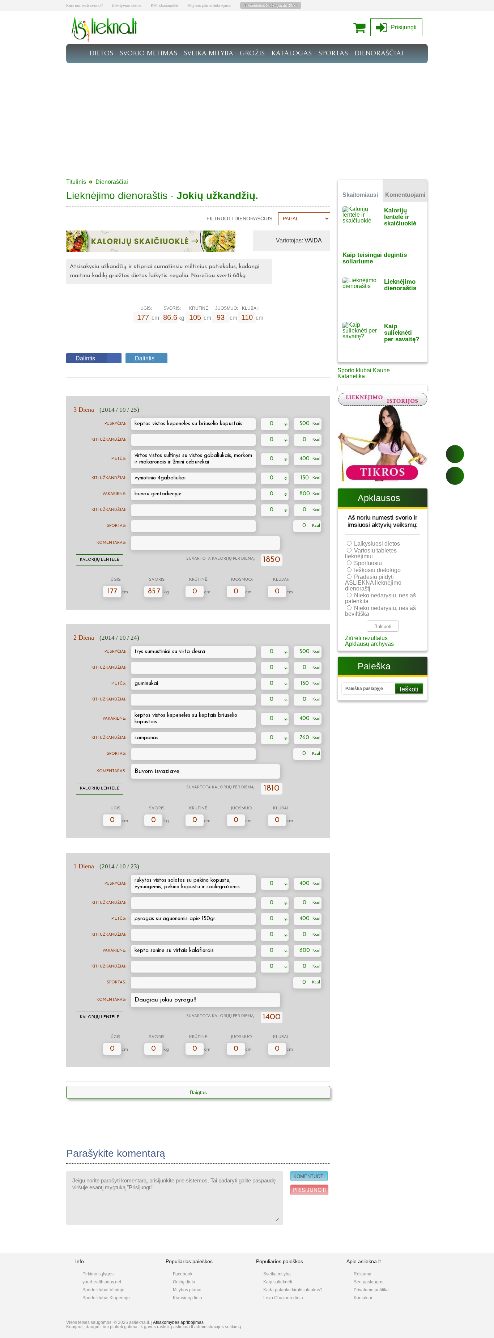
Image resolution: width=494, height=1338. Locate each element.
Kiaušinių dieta (187, 1297)
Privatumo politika (371, 1289)
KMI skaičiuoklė (164, 5)
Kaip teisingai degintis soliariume (374, 258)
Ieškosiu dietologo (377, 570)
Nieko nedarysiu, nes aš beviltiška (380, 611)
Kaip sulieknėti (277, 1281)
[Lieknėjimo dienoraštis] (363, 295)
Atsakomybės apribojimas (178, 1322)
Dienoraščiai (111, 182)
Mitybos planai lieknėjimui (209, 5)
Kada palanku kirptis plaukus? (293, 1289)
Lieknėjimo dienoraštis (400, 285)
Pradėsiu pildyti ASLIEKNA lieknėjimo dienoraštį (373, 583)
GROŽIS (252, 53)
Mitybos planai (187, 1289)
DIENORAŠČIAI (378, 53)
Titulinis (76, 182)
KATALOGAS (291, 53)
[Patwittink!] (455, 476)
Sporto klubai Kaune (363, 370)
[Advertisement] (247, 117)
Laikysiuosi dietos (377, 544)
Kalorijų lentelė (99, 560)
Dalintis (85, 358)
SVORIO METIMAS (148, 53)
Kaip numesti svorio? (84, 5)
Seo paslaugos (368, 1281)
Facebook (182, 1273)
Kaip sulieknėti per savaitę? (401, 333)
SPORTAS (333, 53)
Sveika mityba (277, 1273)
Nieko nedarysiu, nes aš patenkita (380, 598)
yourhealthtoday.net (101, 1281)
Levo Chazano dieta (283, 1297)
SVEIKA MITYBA (208, 53)
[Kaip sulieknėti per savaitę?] (363, 339)
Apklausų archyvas (369, 644)
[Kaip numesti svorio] (104, 40)
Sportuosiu (368, 563)
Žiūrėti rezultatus (366, 638)
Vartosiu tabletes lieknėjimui (371, 553)
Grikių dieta (184, 1281)
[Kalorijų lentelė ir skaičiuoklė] (363, 223)
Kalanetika (351, 376)
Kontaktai (363, 1297)
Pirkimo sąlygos (98, 1273)
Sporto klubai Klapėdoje (106, 1297)
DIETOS (101, 53)
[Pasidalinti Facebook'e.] (455, 454)
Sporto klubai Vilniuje (103, 1289)
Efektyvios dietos (127, 5)
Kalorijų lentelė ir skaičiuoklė (400, 217)
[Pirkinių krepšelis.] (361, 27)
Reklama (362, 1273)
